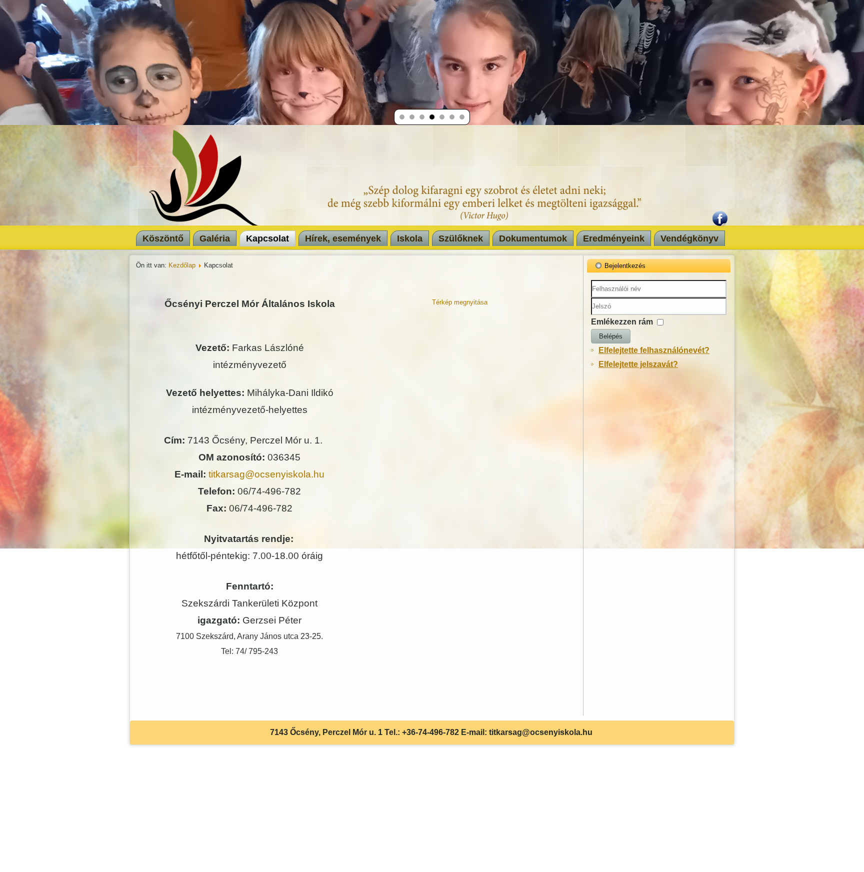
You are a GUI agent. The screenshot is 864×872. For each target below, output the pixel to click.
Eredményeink (613, 239)
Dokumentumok (533, 239)
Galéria (215, 239)
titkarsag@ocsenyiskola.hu (266, 474)
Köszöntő (163, 239)
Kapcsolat (267, 239)
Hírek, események (343, 239)
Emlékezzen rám (622, 322)
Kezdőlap (182, 265)
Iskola (409, 239)
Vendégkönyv (689, 239)
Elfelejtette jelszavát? (638, 364)
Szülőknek (460, 239)
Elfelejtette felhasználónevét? (654, 350)
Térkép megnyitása (460, 302)
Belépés (610, 336)
